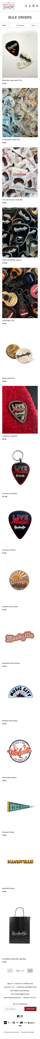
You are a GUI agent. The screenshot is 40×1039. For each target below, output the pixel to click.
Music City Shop (14, 1032)
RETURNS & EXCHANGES (20, 991)
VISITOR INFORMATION (20, 994)
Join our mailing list (20, 1004)
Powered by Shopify (27, 1032)
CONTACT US (9, 987)
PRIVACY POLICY (29, 998)
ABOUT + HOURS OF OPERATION (20, 984)
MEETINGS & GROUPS (12, 998)
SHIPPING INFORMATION (26, 987)
